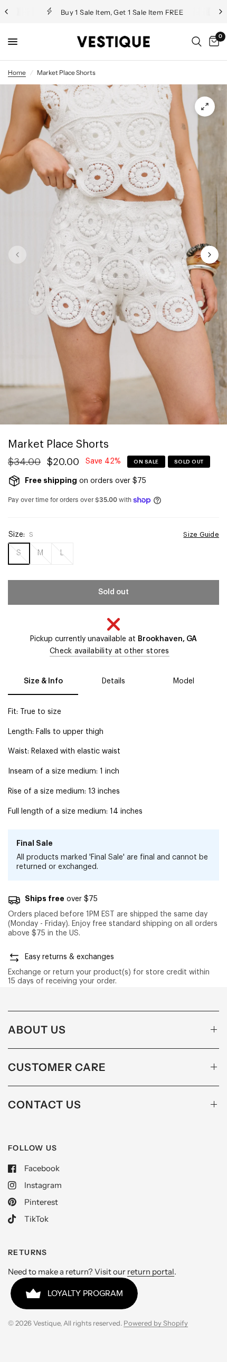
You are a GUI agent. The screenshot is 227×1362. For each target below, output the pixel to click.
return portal (150, 1272)
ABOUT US (37, 1029)
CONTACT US (44, 1104)
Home (17, 72)
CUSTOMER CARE (57, 1067)
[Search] (196, 41)
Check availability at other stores (109, 651)
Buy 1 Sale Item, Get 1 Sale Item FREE (122, 12)
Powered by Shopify (156, 1323)
